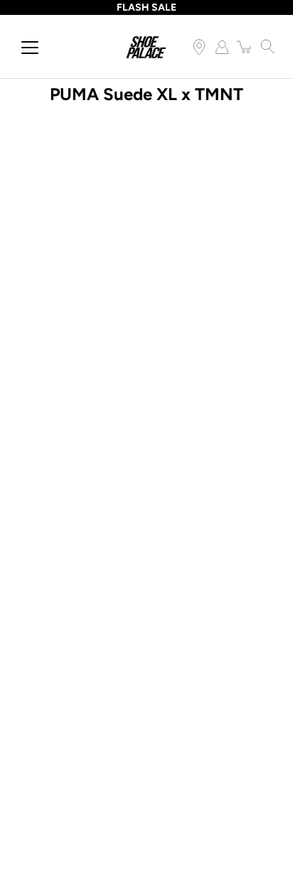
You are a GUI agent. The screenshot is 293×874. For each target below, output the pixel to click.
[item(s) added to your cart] (244, 47)
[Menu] (30, 47)
